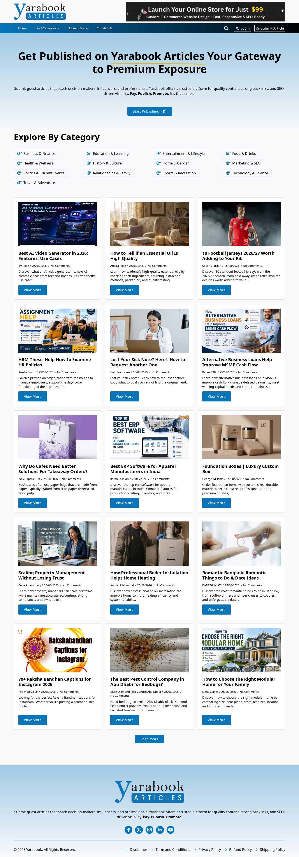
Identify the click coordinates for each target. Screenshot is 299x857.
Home (22, 28)
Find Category (45, 28)
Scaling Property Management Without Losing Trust (51, 575)
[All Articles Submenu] (88, 28)
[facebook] (128, 830)
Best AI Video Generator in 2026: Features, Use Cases (53, 256)
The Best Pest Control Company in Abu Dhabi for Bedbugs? (147, 682)
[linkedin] (160, 830)
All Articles (76, 28)
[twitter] (139, 830)
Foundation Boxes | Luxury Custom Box (240, 469)
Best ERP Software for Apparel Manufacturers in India (143, 469)
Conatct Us (105, 28)
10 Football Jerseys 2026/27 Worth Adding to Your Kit (238, 256)
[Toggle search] (226, 28)
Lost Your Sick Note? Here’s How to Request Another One (147, 362)
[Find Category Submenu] (60, 28)
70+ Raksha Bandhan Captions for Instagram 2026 (54, 682)
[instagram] (149, 830)
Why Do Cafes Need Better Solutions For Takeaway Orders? (53, 469)
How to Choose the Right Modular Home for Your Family (238, 682)
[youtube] (170, 830)
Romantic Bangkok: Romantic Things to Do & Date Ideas (234, 575)
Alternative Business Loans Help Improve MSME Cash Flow (237, 362)
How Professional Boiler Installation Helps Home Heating (149, 575)
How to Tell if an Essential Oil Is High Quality (144, 256)
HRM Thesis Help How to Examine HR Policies (54, 362)
